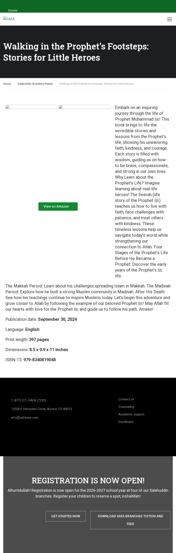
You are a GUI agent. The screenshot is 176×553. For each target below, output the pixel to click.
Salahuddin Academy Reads (35, 83)
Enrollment (126, 422)
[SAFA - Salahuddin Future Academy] (11, 19)
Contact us (126, 399)
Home (7, 83)
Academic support (131, 414)
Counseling (126, 407)
